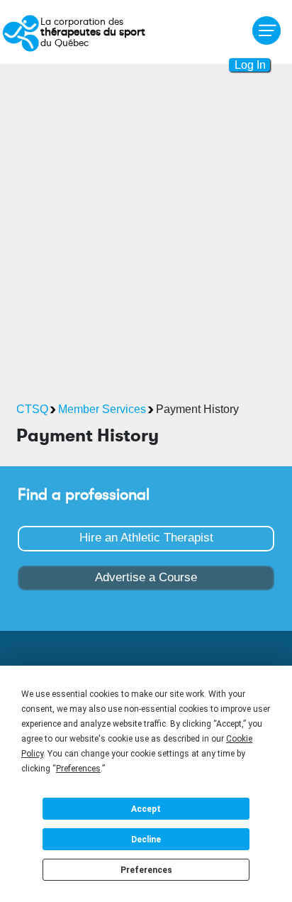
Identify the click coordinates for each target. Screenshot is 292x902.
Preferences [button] (78, 769)
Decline (146, 840)
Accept (146, 809)
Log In (250, 65)
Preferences (146, 870)
